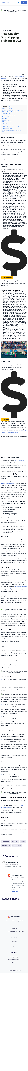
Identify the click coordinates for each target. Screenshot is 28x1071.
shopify (23, 841)
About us (14, 941)
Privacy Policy (14, 957)
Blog (14, 947)
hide (9, 106)
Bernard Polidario (17, 875)
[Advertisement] (14, 59)
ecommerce (15, 841)
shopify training (16, 845)
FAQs (13, 962)
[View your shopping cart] (19, 2)
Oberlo (14, 197)
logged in (11, 904)
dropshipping (5, 841)
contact (16, 885)
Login (24, 2)
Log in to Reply (9, 869)
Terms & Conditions (14, 959)
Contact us (14, 944)
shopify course (6, 845)
